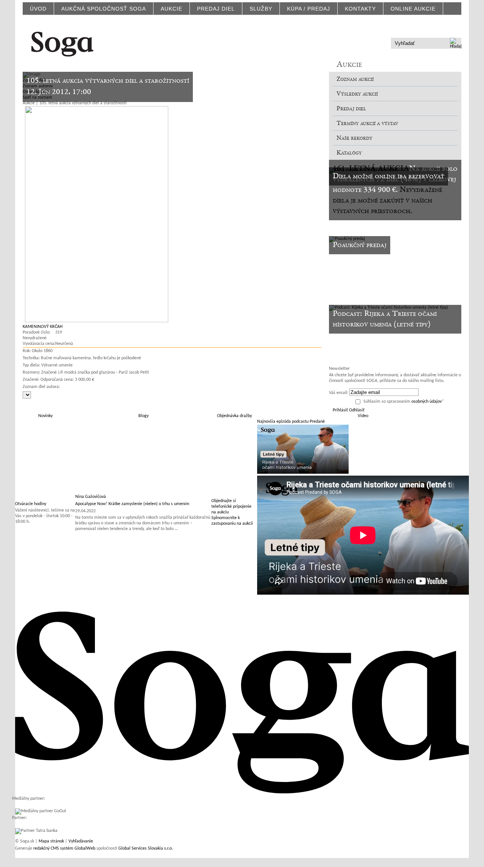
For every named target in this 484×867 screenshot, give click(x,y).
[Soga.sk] (62, 43)
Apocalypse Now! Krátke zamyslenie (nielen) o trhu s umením (132, 504)
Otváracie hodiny (30, 504)
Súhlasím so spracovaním (403, 401)
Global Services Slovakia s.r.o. (145, 848)
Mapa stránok (51, 841)
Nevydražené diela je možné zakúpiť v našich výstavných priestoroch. (387, 200)
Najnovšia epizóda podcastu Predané (291, 421)
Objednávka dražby (234, 416)
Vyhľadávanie (80, 841)
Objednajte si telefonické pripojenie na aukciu (231, 507)
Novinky (45, 416)
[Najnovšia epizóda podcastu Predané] (303, 472)
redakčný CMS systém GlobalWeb (64, 848)
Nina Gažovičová (90, 497)
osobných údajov (426, 401)
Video (363, 416)
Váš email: (338, 393)
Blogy (143, 416)
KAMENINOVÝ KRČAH (42, 327)
